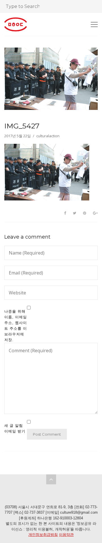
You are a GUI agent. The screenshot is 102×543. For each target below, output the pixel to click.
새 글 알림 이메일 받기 (15, 428)
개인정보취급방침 (43, 534)
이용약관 (66, 534)
